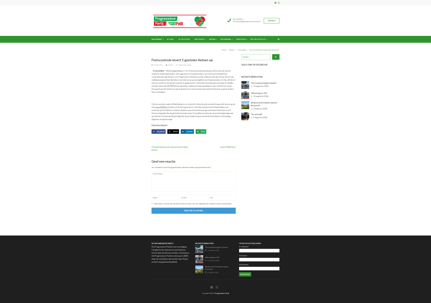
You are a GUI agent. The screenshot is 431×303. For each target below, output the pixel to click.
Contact (272, 21)
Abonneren (245, 274)
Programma (225, 39)
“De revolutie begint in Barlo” (264, 83)
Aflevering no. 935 (259, 93)
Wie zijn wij (199, 39)
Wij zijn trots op (257, 39)
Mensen (212, 39)
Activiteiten (184, 39)
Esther (170, 65)
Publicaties (241, 39)
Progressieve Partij (222, 293)
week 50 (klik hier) (228, 147)
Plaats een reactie (185, 65)
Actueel (170, 39)
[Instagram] (278, 3)
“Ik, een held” (257, 114)
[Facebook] (275, 3)
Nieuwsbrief (157, 39)
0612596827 (238, 19)
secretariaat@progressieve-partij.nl (246, 21)
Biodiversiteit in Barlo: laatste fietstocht (264, 104)
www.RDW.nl (161, 107)
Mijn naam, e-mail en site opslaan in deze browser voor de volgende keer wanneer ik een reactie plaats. (193, 204)
